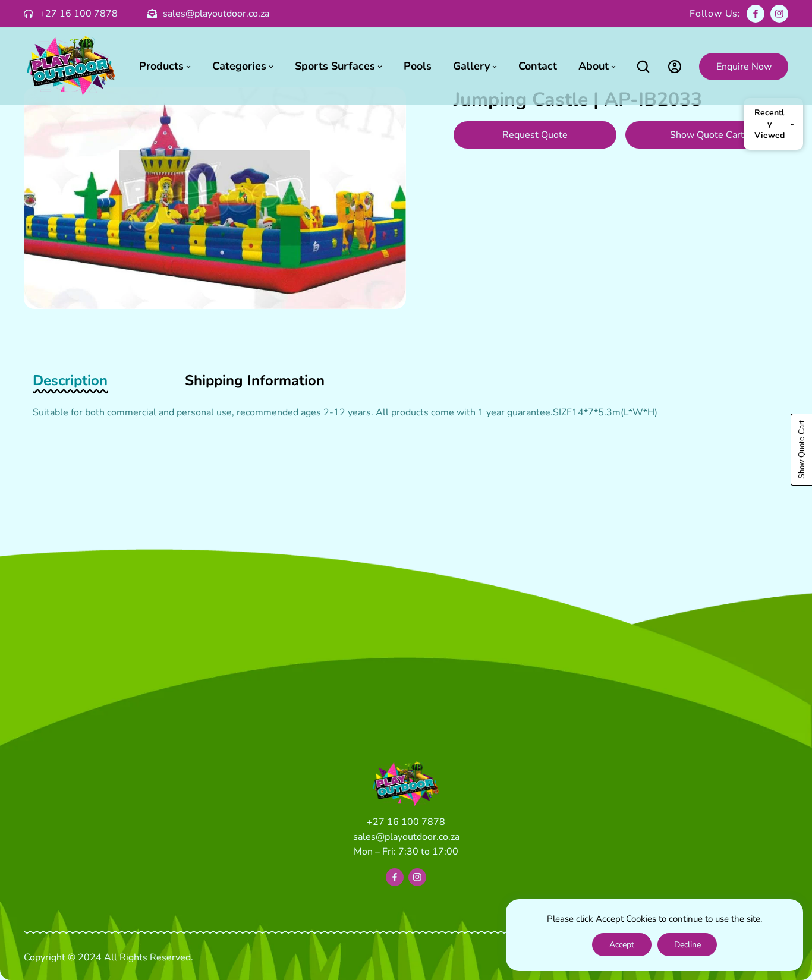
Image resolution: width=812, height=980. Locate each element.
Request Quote (535, 134)
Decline (687, 944)
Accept (621, 944)
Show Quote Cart (707, 134)
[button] (643, 66)
